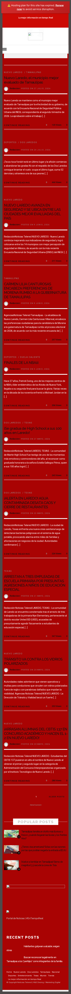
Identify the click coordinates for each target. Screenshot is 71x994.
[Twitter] (16, 926)
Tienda (51, 976)
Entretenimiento (25, 976)
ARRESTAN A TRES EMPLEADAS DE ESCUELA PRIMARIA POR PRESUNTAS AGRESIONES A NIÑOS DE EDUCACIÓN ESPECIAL (34, 583)
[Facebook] (9, 926)
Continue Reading (17, 125)
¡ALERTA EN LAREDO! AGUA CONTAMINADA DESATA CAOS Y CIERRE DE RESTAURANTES (29, 502)
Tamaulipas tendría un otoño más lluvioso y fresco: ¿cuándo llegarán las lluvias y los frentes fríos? (44, 835)
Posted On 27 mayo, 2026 (35, 439)
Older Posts (57, 797)
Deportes (10, 142)
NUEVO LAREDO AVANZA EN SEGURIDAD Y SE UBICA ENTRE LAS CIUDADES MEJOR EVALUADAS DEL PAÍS (32, 211)
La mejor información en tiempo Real (35, 18)
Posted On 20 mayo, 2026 (35, 670)
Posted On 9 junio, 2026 (35, 225)
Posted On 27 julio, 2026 (36, 88)
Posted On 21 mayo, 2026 (35, 596)
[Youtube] (39, 24)
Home (9, 972)
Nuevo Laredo (13, 72)
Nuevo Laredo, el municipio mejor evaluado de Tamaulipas (31, 80)
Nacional (56, 972)
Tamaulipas (33, 72)
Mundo (43, 976)
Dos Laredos (28, 142)
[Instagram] (45, 24)
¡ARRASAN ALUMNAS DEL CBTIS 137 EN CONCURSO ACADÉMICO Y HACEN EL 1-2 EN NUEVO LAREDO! (35, 733)
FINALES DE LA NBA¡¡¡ (21, 362)
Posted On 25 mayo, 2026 (35, 513)
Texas (28, 423)
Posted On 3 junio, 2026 (35, 369)
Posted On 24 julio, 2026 (36, 150)
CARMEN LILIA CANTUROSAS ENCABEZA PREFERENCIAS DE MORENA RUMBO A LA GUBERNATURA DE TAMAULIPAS (35, 290)
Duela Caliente (30, 357)
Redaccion (15, 88)
